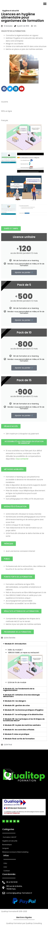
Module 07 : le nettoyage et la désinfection (24, 714)
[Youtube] (21, 89)
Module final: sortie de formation (20, 739)
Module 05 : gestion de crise (17, 705)
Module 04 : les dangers (15, 701)
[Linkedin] (16, 89)
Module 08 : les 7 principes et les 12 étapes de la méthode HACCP (24, 720)
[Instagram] (7, 821)
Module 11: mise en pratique (17, 734)
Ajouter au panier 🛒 (24, 272)
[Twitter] (10, 89)
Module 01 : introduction (15, 644)
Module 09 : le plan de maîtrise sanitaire (23, 725)
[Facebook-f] (3, 821)
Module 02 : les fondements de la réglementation (18, 689)
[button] (44, 3)
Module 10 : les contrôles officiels (19, 729)
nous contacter (22, 459)
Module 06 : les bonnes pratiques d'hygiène (24, 710)
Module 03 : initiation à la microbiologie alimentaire (21, 696)
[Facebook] (4, 89)
